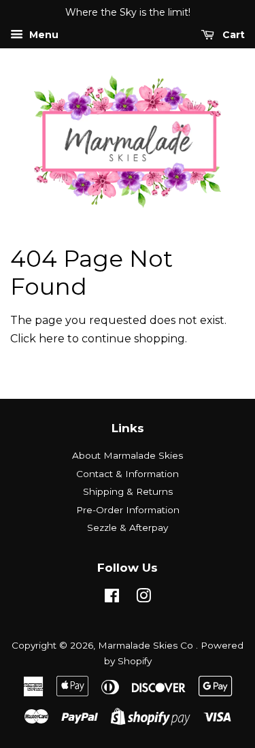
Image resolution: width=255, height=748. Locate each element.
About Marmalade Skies (127, 455)
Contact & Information (127, 473)
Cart (232, 35)
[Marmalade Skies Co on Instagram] (143, 598)
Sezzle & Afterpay (127, 527)
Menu (42, 35)
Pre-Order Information (128, 509)
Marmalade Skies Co (147, 645)
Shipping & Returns (128, 491)
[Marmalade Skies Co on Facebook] (112, 598)
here (52, 338)
